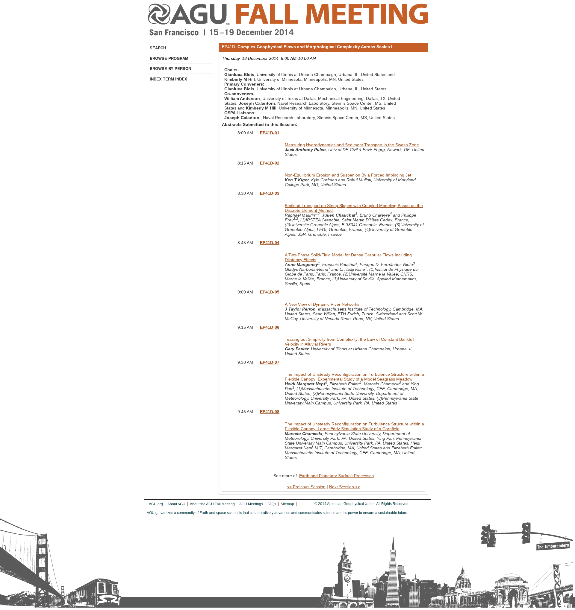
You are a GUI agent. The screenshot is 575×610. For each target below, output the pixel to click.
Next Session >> (344, 486)
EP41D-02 (269, 163)
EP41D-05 (269, 292)
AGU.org (156, 504)
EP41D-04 (269, 242)
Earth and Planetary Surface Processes (336, 475)
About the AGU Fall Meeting (212, 504)
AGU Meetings (251, 504)
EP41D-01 (269, 132)
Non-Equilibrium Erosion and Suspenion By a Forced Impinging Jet (348, 175)
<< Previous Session (306, 486)
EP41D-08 (269, 411)
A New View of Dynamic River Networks (322, 304)
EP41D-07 (269, 362)
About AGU (176, 504)
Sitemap (287, 504)
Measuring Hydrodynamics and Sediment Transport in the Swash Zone (352, 144)
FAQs (271, 504)
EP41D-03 (269, 193)
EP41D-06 (269, 327)
